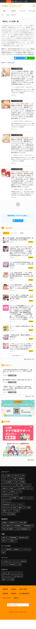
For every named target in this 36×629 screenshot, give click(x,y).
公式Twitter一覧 (18, 576)
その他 (15, 482)
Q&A (3, 552)
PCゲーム (29, 488)
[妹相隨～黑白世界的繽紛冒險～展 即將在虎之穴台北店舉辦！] (6, 240)
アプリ (19, 491)
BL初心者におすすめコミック (9, 494)
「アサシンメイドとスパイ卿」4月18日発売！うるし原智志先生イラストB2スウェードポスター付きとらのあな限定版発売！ (21, 346)
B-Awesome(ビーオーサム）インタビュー (12, 504)
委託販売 (5, 589)
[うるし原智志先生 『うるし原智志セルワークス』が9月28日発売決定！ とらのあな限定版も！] (6, 287)
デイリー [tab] (6, 233)
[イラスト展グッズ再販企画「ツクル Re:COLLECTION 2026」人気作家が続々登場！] (6, 297)
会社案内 (13, 589)
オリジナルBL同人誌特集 (8, 514)
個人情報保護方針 (24, 593)
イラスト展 (14, 485)
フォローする (19, 220)
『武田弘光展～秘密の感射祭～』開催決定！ (21, 336)
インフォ (9, 1)
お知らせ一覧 (5, 573)
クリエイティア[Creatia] (8, 564)
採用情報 (5, 593)
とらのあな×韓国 (20, 488)
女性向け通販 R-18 (7, 525)
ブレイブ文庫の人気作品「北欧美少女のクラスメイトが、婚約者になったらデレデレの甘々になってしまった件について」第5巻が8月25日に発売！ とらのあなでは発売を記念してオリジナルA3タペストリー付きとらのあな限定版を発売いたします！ (22, 77)
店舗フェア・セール (25, 485)
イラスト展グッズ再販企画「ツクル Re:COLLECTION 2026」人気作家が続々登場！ (21, 297)
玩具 (23, 475)
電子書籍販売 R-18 (28, 525)
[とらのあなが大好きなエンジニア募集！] (18, 455)
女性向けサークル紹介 (7, 488)
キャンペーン (5, 485)
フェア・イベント (6, 478)
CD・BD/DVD (15, 475)
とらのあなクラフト (7, 561)
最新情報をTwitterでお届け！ (18, 216)
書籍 (8, 475)
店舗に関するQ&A (23, 537)
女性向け (13, 11)
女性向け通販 (22, 522)
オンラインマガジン (17, 573)
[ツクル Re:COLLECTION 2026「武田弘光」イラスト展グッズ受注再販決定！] (6, 264)
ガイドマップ (7, 598)
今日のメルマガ (6, 507)
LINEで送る (31, 58)
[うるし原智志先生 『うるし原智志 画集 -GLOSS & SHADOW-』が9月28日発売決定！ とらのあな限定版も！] (6, 275)
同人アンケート (6, 501)
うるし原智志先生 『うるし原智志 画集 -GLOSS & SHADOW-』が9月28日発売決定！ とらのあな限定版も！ (21, 275)
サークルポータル (25, 549)
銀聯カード (13, 541)
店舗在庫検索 (13, 537)
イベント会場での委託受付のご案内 (21, 327)
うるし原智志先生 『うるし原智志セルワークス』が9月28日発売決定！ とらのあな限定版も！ (21, 286)
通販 (13, 1)
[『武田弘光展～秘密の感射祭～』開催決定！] (6, 337)
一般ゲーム (5, 491)
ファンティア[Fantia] (20, 561)
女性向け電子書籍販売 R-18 (23, 529)
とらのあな (3, 1)
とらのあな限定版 (6, 482)
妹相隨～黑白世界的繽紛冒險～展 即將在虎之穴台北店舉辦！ (21, 239)
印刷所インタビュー (7, 510)
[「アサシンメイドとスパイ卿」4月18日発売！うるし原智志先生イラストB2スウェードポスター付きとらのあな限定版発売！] (6, 346)
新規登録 (16, 549)
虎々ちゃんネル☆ (6, 576)
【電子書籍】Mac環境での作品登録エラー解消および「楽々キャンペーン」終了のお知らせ (17, 371)
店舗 (15, 1)
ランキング (22, 11)
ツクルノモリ (29, 498)
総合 (4, 11)
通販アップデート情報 (24, 507)
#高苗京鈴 (31, 54)
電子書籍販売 (17, 525)
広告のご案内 (23, 589)
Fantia (14, 507)
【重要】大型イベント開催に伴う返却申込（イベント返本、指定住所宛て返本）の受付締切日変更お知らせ (17, 388)
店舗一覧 (4, 537)
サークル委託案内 (6, 549)
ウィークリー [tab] (14, 233)
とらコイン (20, 1)
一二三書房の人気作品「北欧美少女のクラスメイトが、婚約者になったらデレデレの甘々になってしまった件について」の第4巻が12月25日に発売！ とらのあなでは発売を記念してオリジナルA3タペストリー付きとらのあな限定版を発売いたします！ (22, 111)
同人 (3, 475)
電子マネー (5, 541)
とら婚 (25, 1)
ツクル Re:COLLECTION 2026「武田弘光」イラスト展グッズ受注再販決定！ (21, 264)
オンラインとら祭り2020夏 (9, 498)
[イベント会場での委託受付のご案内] (6, 328)
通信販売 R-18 (13, 522)
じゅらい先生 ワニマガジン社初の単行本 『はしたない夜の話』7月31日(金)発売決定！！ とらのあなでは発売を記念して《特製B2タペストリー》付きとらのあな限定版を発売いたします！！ (21, 251)
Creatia (17, 510)
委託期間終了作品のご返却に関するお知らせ (17, 380)
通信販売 (21, 478)
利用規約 (13, 593)
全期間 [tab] (21, 233)
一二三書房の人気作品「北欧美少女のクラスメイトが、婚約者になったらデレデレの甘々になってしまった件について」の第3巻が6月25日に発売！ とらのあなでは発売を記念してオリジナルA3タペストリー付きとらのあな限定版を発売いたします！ (22, 145)
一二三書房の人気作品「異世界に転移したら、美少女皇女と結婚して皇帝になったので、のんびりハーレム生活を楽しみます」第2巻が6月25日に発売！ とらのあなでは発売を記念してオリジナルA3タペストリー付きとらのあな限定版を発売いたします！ (22, 179)
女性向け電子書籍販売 (7, 529)
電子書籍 (22, 482)
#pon (9, 49)
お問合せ (16, 598)
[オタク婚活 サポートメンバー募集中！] (18, 439)
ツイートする (20, 58)
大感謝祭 (21, 498)
